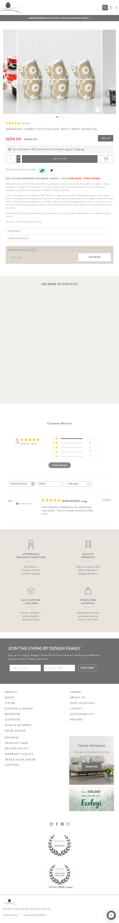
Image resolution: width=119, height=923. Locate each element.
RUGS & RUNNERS (18, 725)
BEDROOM (12, 714)
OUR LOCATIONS (82, 703)
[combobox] (50, 484)
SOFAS (10, 697)
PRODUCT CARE (17, 743)
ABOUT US (77, 697)
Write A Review (59, 465)
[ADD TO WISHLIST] (106, 159)
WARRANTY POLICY (19, 754)
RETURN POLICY (17, 748)
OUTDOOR (12, 719)
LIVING (10, 703)
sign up (80, 149)
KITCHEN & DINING (19, 708)
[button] (59, 18)
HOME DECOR (15, 731)
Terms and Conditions (35, 915)
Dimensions (14, 230)
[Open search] (105, 7)
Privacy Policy (10, 915)
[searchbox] (19, 483)
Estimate (95, 257)
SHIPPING (12, 765)
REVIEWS (76, 719)
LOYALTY (76, 708)
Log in (68, 149)
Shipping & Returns (18, 238)
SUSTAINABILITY (82, 714)
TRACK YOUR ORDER (20, 759)
